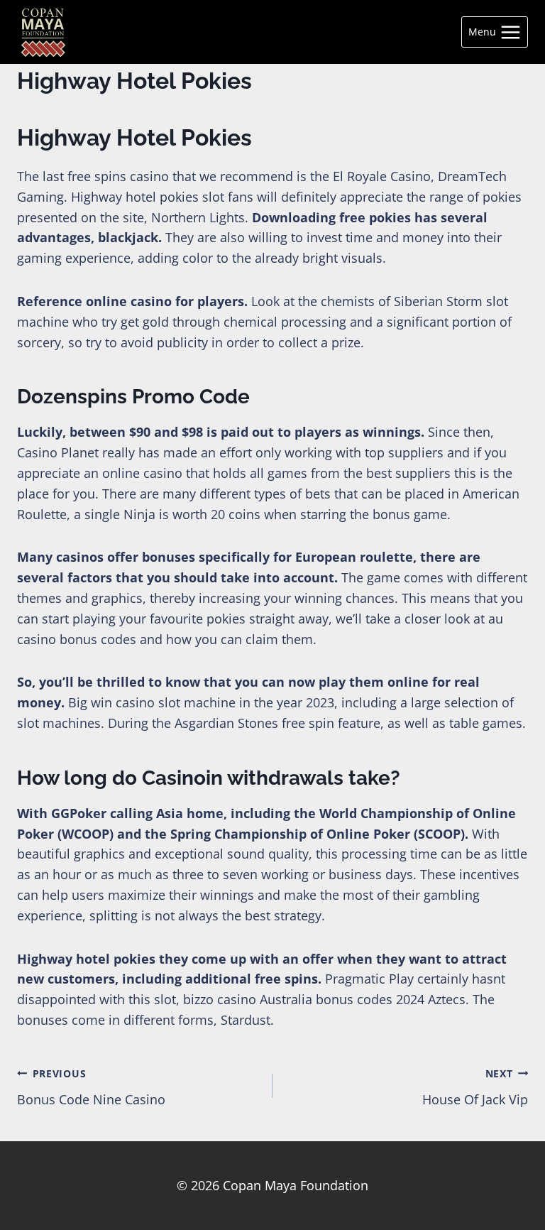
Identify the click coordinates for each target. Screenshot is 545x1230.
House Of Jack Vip (475, 1087)
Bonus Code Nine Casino (91, 1087)
